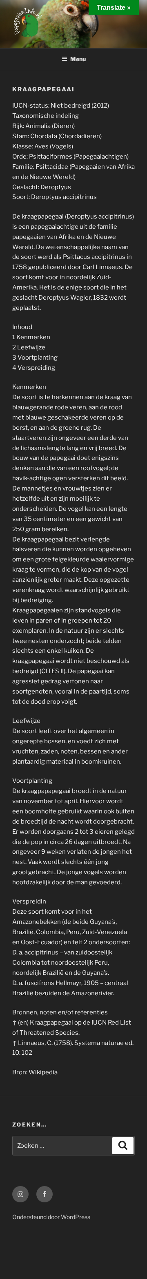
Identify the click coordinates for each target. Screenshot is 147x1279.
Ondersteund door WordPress (51, 1216)
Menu (78, 58)
